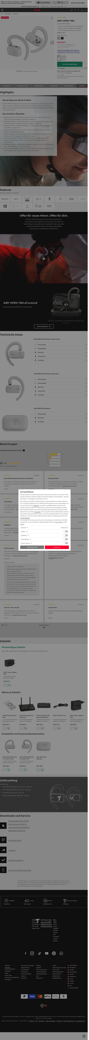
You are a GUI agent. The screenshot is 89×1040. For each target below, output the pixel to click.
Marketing (24, 535)
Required (23, 527)
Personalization (25, 539)
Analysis (23, 531)
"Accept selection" (25, 518)
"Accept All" (37, 511)
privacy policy (58, 522)
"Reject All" (36, 505)
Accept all (56, 547)
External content (25, 543)
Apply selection (32, 547)
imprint (22, 524)
